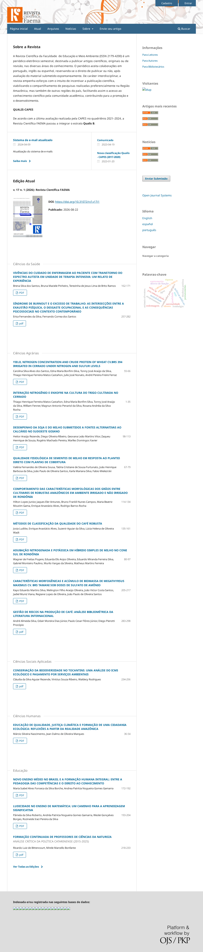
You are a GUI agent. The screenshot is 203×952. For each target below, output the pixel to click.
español (147, 224)
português (149, 230)
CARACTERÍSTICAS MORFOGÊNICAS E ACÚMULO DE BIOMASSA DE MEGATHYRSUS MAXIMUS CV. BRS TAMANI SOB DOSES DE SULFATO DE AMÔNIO (68, 583)
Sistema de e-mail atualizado (33, 140)
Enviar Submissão (156, 178)
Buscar (185, 29)
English (147, 218)
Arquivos (53, 29)
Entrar (188, 3)
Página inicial (19, 29)
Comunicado (105, 140)
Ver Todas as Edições (26, 866)
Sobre (86, 29)
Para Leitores (150, 54)
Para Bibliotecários (153, 66)
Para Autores (150, 60)
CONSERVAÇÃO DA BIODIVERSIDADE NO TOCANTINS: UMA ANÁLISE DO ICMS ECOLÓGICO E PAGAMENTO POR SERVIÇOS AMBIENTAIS (65, 672)
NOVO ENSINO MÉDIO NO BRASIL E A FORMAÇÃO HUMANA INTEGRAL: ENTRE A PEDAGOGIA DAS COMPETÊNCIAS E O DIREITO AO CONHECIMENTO (67, 781)
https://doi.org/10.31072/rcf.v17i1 (77, 202)
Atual (37, 29)
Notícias (70, 29)
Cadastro (166, 3)
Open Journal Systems (157, 195)
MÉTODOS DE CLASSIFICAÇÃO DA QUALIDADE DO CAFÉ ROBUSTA (57, 523)
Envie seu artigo (110, 29)
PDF (21, 292)
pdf (21, 323)
